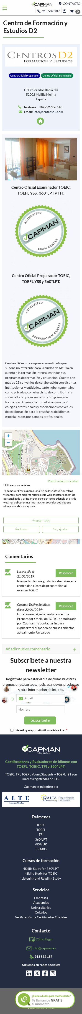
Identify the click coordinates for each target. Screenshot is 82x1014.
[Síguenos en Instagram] (53, 974)
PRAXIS (41, 849)
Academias (41, 902)
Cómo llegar (44, 939)
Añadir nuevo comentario (27, 648)
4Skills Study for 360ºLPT (41, 868)
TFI (41, 834)
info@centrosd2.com (48, 112)
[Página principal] (41, 121)
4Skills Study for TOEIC (41, 873)
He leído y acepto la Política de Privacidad (40, 730)
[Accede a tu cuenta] (64, 10)
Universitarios (41, 907)
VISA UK (41, 844)
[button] (8, 436)
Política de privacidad (63, 481)
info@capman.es (44, 948)
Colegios (41, 912)
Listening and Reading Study (41, 878)
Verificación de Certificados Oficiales (41, 917)
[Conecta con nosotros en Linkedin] (29, 974)
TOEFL (41, 829)
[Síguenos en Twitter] (37, 974)
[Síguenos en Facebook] (45, 974)
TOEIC (41, 825)
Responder (66, 573)
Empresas (41, 897)
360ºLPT (41, 839)
